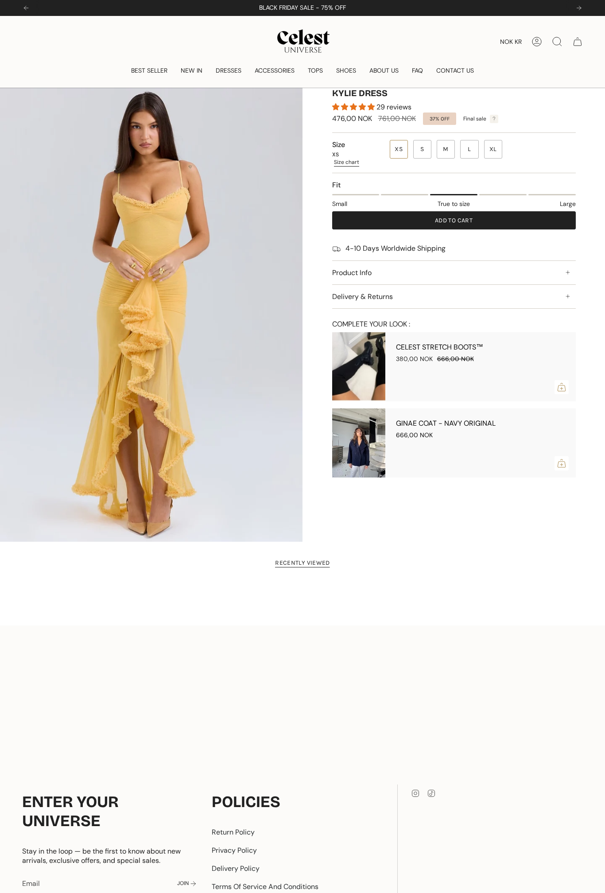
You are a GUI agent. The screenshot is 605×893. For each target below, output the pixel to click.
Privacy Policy (234, 850)
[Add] (562, 387)
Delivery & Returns (362, 296)
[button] (149, 70)
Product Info (352, 272)
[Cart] (577, 41)
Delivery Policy (236, 868)
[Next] (579, 8)
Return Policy (233, 832)
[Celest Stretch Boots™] (358, 366)
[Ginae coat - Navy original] (358, 443)
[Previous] (26, 8)
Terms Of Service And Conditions (265, 886)
